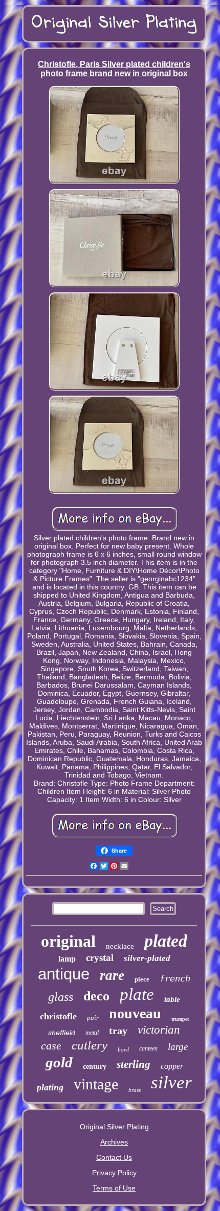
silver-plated (147, 958)
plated (165, 940)
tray (118, 1030)
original (68, 941)
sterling (133, 1064)
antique (64, 974)
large (178, 1046)
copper (172, 1066)
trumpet (180, 1019)
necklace (120, 946)
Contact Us (114, 1157)
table (172, 999)
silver (171, 1082)
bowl (123, 1049)
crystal (100, 957)
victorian (159, 1029)
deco (96, 996)
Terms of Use (114, 1188)
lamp (67, 958)
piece (142, 979)
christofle (58, 1016)
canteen (148, 1048)
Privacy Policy (114, 1173)
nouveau (135, 1013)
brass (134, 1090)
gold (59, 1062)
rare (112, 975)
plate (137, 994)
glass (60, 996)
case (51, 1045)
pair (93, 1017)
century (94, 1066)
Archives (114, 1142)
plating (50, 1087)
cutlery (89, 1045)
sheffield (61, 1033)
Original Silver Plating (114, 1127)
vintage (96, 1084)
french (175, 978)
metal (92, 1032)
